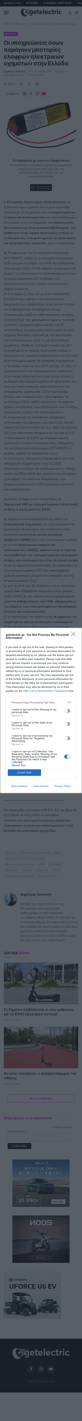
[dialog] (41, 710)
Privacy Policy (62, 786)
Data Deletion (19, 786)
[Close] (74, 635)
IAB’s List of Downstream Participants (45, 690)
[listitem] (41, 702)
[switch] (67, 711)
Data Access (41, 786)
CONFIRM (24, 772)
